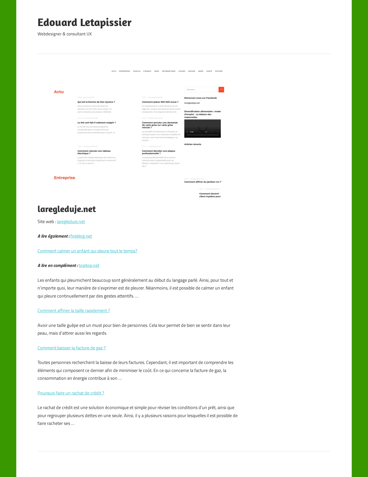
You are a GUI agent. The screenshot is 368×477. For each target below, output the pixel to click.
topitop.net (89, 265)
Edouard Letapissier (85, 22)
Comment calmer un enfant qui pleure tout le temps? (87, 250)
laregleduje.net (71, 221)
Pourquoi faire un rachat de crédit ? (71, 393)
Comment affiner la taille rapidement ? (74, 310)
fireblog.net (81, 236)
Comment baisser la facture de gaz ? (72, 347)
